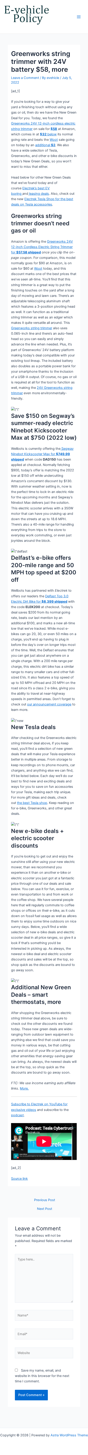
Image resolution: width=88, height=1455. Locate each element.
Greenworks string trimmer (31, 328)
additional (45, 145)
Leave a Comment (25, 78)
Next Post (44, 1209)
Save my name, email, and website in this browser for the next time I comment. (42, 1375)
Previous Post (44, 1200)
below (48, 134)
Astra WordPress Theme (69, 1435)
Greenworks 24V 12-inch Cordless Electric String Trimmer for (42, 247)
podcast (17, 1115)
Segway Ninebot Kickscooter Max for (42, 454)
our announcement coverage (49, 704)
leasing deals (38, 194)
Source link (19, 1179)
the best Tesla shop (32, 803)
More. (24, 1088)
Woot (54, 140)
